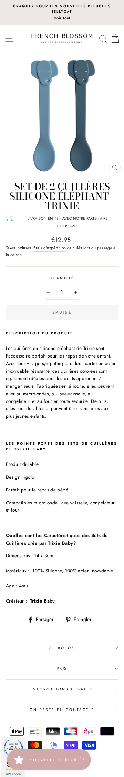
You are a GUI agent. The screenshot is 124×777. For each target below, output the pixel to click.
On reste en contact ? (62, 709)
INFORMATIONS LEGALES (62, 689)
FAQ (62, 668)
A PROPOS (62, 647)
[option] (62, 12)
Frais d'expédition (49, 248)
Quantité (62, 278)
